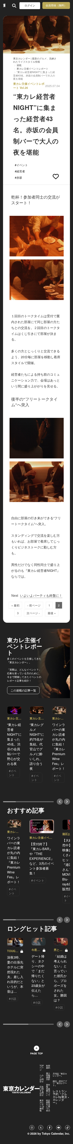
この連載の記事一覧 (23, 690)
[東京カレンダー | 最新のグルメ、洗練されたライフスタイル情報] (4, 6)
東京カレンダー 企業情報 (42, 1105)
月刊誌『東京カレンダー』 (60, 1075)
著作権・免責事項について (48, 1090)
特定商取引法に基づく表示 (48, 1105)
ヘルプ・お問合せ (42, 1078)
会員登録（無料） (56, 5)
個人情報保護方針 (48, 1076)
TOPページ (42, 1068)
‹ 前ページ (34, 605)
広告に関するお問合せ (42, 1091)
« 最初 (15, 605)
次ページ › (33, 613)
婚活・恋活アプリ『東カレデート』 (60, 1083)
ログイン (30, 5)
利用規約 (48, 1067)
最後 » (52, 613)
